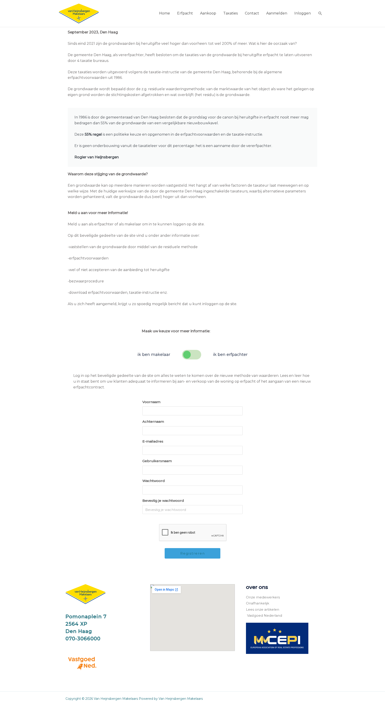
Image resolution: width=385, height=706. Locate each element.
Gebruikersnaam (157, 461)
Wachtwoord (153, 481)
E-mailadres (152, 441)
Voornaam (151, 402)
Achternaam (153, 421)
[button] (320, 13)
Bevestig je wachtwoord (163, 500)
